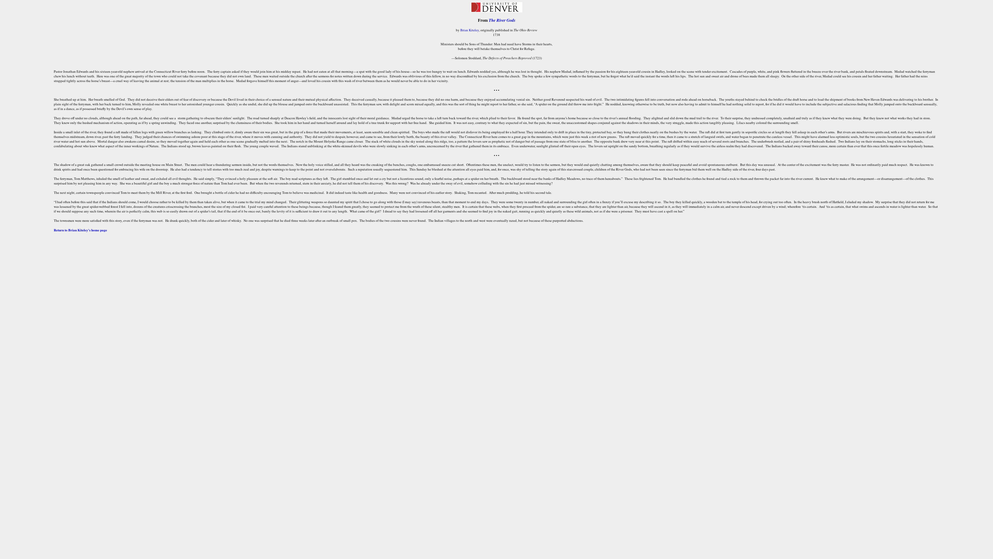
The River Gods (502, 20)
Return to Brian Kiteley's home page (80, 229)
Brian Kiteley (469, 30)
